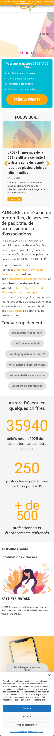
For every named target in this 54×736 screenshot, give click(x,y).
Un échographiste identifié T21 (27, 354)
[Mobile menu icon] (49, 6)
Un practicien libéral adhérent (27, 364)
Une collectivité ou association (27, 375)
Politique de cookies (18, 732)
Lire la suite (15, 199)
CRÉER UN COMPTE (27, 100)
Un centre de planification (27, 386)
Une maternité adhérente (27, 333)
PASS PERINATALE (16, 599)
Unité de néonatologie (27, 343)
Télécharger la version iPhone (27, 668)
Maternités (20, 269)
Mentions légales (35, 732)
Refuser (27, 716)
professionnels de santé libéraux (27, 278)
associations (14, 310)
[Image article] (27, 134)
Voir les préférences (27, 724)
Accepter (27, 708)
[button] (49, 675)
